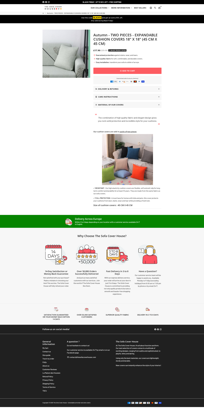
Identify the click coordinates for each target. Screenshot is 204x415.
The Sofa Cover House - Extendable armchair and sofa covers (71, 403)
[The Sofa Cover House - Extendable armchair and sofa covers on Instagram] (49, 2)
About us (45, 366)
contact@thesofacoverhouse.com (81, 357)
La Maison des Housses (51, 373)
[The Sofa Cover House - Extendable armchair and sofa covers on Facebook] (43, 2)
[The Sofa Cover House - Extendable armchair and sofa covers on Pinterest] (46, 2)
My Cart (45, 348)
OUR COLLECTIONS (100, 8)
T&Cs (44, 391)
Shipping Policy (48, 384)
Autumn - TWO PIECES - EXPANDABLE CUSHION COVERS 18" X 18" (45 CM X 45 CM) (76, 13)
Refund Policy (47, 376)
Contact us (46, 351)
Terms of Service (48, 387)
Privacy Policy (47, 380)
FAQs (44, 362)
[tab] (127, 89)
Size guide (46, 355)
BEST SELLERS (140, 8)
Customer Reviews (49, 369)
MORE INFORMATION (121, 8)
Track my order (48, 359)
